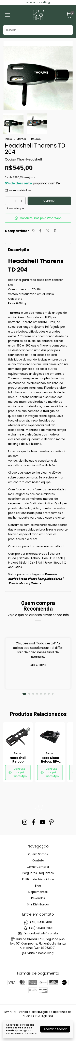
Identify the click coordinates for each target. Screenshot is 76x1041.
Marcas (22, 139)
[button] (38, 218)
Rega (57, 563)
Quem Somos (38, 854)
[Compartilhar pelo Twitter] (47, 231)
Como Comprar (38, 867)
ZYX (32, 563)
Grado (43, 554)
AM (40, 563)
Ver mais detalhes (19, 190)
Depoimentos (38, 892)
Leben (35, 558)
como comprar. (27, 477)
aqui (21, 473)
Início (8, 139)
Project (13, 563)
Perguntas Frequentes (38, 873)
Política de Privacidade (38, 879)
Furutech (56, 558)
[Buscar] (67, 30)
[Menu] (8, 15)
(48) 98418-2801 (40, 928)
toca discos (29, 579)
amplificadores (50, 579)
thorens (55, 554)
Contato (38, 860)
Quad (12, 558)
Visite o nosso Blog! (40, 953)
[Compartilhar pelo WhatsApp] (33, 231)
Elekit (24, 563)
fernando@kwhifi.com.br (41, 933)
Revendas (38, 898)
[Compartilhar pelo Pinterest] (55, 231)
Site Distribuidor (38, 904)
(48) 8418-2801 (41, 922)
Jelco (48, 563)
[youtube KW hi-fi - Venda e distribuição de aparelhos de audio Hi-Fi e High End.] (42, 822)
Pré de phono (18, 583)
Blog (38, 886)
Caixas (35, 583)
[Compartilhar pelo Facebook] (40, 231)
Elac (45, 558)
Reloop (36, 139)
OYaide (23, 558)
